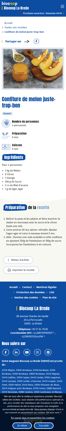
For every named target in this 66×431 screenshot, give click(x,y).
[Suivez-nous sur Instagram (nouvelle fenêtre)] (37, 352)
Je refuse (22, 425)
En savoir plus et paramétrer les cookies (32, 418)
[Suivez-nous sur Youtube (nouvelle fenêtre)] (27, 352)
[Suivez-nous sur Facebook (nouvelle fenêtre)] (6, 352)
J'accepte (44, 425)
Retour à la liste (20, 259)
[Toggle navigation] (62, 7)
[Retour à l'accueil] (9, 4)
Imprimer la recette (23, 270)
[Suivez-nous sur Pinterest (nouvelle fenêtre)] (48, 352)
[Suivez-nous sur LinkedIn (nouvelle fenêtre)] (16, 352)
